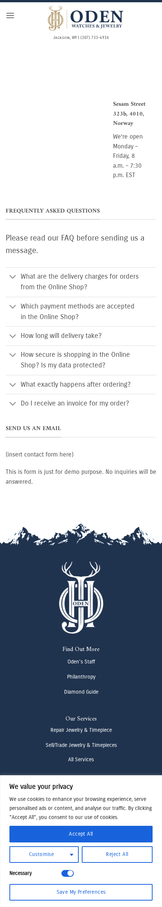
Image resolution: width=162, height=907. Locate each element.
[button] (10, 15)
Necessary (20, 873)
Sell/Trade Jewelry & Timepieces (81, 745)
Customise (41, 854)
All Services (81, 759)
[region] (81, 841)
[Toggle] (13, 278)
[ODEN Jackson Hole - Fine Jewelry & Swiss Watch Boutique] (85, 18)
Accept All (81, 834)
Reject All (117, 854)
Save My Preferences (81, 892)
